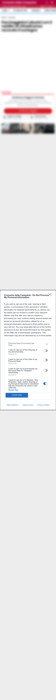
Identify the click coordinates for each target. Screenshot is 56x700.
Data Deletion (12, 405)
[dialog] (28, 350)
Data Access (28, 405)
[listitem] (28, 344)
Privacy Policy (43, 405)
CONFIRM (17, 395)
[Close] (50, 295)
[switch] (45, 350)
